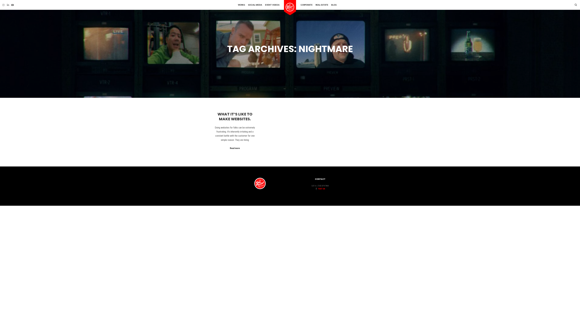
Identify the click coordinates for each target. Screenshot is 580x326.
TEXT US (321, 189)
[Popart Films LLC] (290, 7)
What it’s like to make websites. (235, 117)
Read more (235, 148)
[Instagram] (3, 5)
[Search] (575, 5)
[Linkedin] (8, 5)
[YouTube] (12, 5)
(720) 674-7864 (323, 186)
